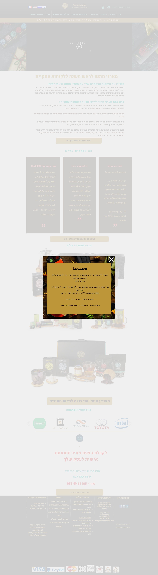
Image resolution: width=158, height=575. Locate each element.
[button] (111, 259)
